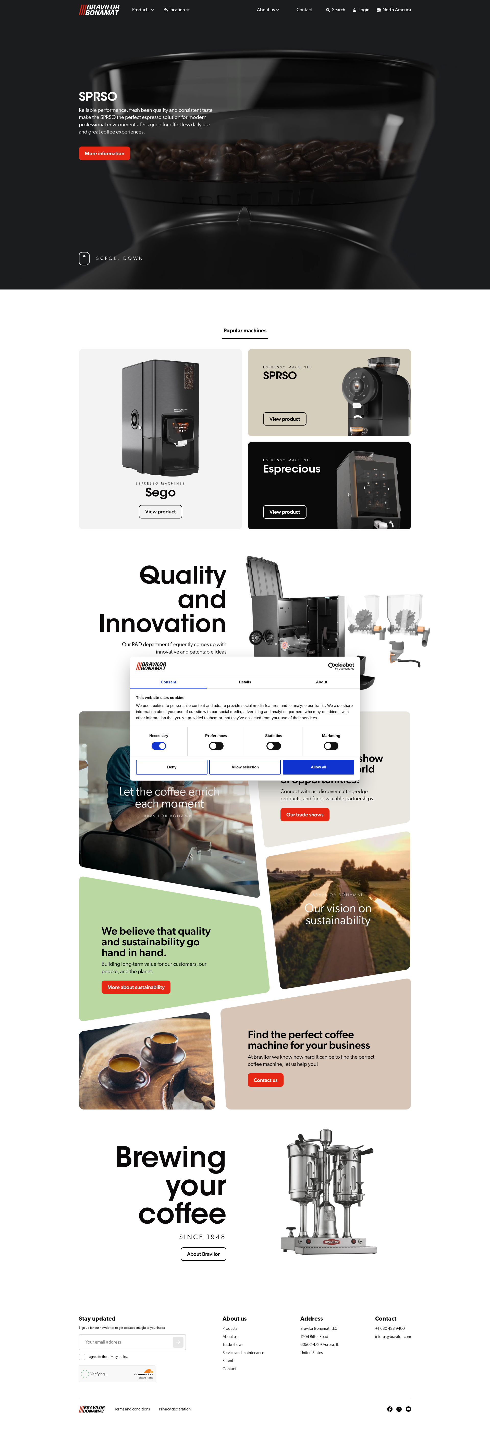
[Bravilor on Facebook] (390, 1409)
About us (266, 10)
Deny (171, 767)
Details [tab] (245, 682)
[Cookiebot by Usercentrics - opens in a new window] (332, 666)
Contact (304, 10)
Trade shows (233, 1345)
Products (140, 10)
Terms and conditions (132, 1409)
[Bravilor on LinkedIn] (399, 1409)
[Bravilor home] (99, 10)
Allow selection (245, 767)
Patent (228, 1361)
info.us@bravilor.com (393, 1337)
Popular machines (245, 330)
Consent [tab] (168, 682)
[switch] (216, 746)
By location (174, 10)
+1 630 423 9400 (390, 1328)
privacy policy (117, 1357)
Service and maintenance (243, 1353)
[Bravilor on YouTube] (408, 1409)
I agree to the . (108, 1357)
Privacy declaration (175, 1409)
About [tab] (321, 682)
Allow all (318, 767)
